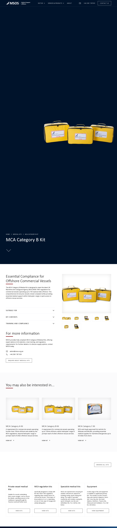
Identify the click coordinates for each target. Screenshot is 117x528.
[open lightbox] (66, 318)
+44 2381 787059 (89, 3)
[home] (18, 3)
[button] (41, 3)
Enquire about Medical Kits (19, 360)
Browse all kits (102, 465)
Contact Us (104, 3)
